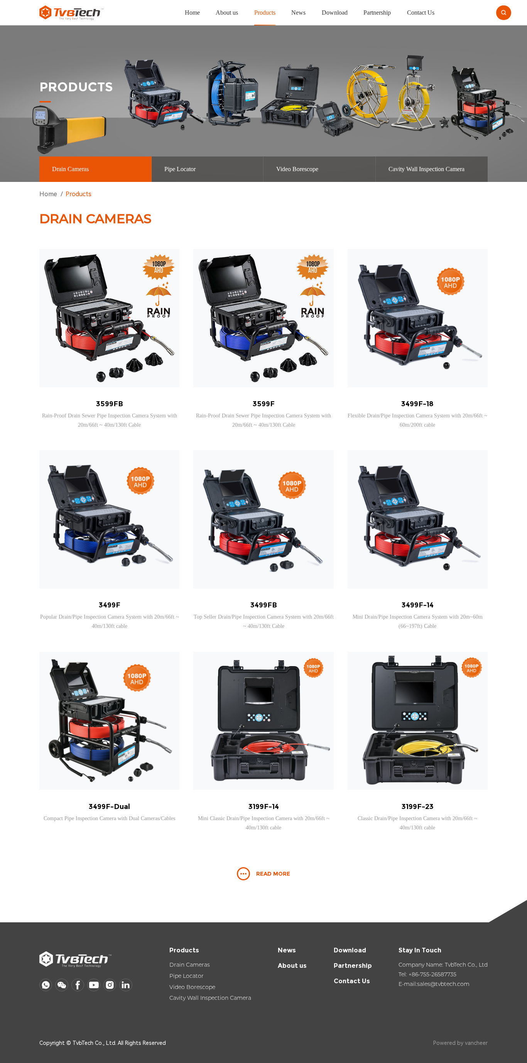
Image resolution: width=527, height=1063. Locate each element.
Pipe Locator (180, 169)
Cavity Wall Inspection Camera (426, 169)
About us (227, 12)
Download (335, 12)
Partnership (377, 12)
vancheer (476, 1043)
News (298, 12)
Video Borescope (297, 169)
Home (192, 12)
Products (264, 12)
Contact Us (420, 12)
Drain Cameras (70, 169)
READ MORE (273, 873)
